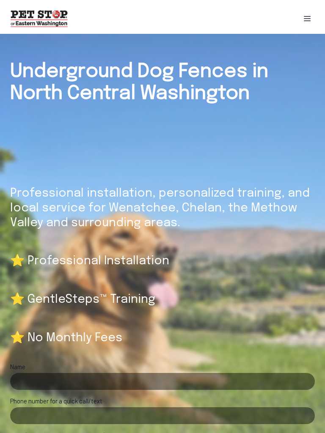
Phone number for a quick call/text (56, 401)
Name (17, 366)
